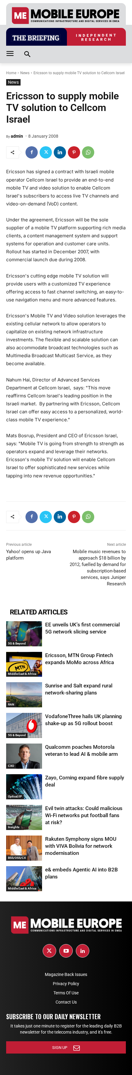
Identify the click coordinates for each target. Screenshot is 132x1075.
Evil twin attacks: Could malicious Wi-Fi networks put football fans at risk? (83, 815)
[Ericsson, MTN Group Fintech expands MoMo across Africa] (24, 664)
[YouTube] (66, 951)
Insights (13, 827)
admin (17, 136)
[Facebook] (31, 152)
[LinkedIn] (82, 951)
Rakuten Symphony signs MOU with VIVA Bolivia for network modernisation (80, 846)
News (24, 73)
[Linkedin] (60, 152)
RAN (11, 704)
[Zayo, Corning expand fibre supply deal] (24, 786)
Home (11, 73)
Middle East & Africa (22, 673)
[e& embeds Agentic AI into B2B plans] (24, 878)
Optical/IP (15, 796)
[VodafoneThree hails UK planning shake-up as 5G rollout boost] (24, 725)
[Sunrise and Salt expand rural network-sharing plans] (24, 694)
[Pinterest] (74, 152)
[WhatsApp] (88, 152)
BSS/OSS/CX (17, 857)
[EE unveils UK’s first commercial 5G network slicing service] (24, 633)
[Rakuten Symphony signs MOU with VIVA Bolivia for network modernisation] (24, 848)
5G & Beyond (17, 643)
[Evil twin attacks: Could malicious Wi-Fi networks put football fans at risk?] (24, 817)
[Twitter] (46, 152)
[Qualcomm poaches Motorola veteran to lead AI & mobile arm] (24, 756)
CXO (11, 765)
